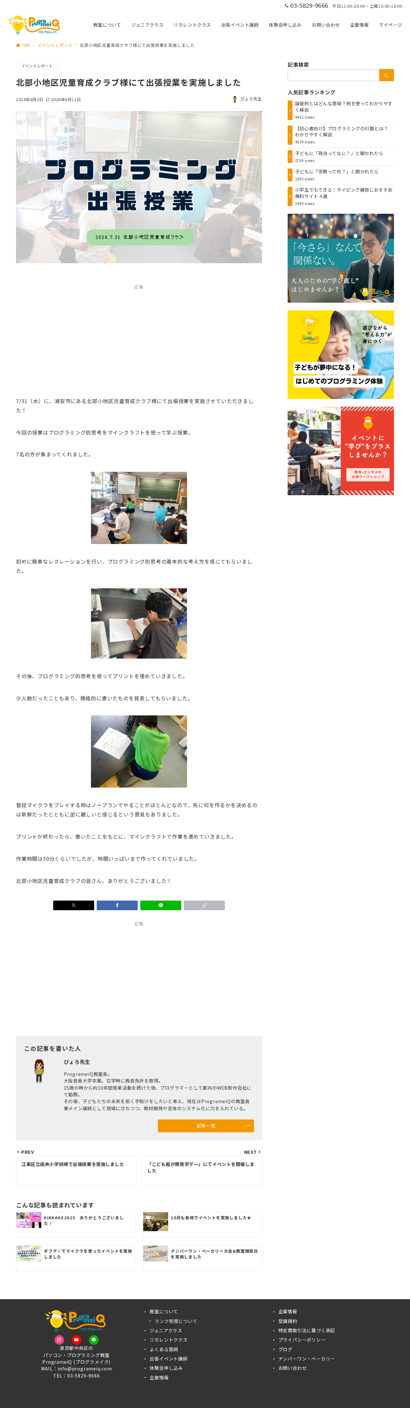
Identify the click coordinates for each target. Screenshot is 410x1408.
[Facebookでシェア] (117, 905)
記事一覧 (206, 1125)
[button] (204, 905)
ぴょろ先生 (251, 99)
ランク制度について (176, 1321)
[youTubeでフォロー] (76, 1340)
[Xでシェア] (73, 905)
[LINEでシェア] (160, 905)
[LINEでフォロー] (94, 1340)
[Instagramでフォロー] (59, 1340)
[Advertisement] (139, 339)
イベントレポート (37, 65)
